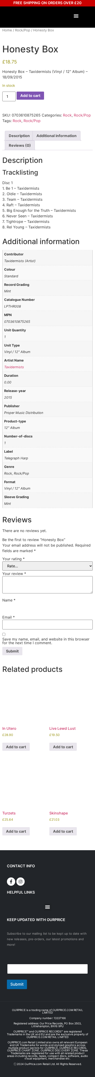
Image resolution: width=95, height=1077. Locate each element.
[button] (76, 16)
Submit (17, 984)
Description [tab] (19, 135)
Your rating (13, 559)
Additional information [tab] (56, 135)
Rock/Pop (22, 30)
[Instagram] (20, 881)
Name (8, 600)
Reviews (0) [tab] (20, 145)
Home (7, 30)
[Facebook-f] (11, 881)
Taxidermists (14, 367)
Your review (14, 573)
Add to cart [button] (16, 747)
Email (8, 617)
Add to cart (30, 95)
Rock (67, 115)
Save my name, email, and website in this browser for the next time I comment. (45, 641)
